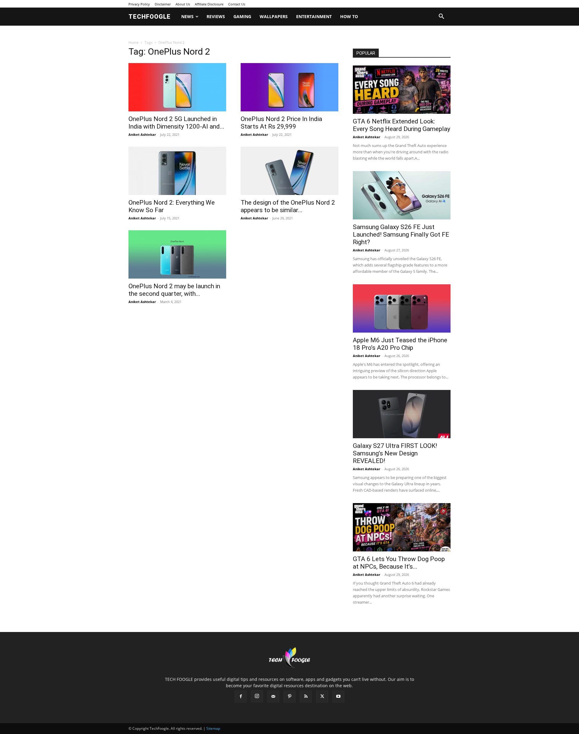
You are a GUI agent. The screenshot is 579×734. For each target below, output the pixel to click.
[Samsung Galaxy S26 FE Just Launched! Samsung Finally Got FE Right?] (402, 195)
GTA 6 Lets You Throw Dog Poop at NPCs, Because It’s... (399, 562)
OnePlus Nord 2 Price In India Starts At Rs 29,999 (281, 122)
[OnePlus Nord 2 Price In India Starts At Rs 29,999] (289, 87)
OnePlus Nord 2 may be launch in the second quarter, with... (174, 289)
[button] (441, 17)
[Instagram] (257, 696)
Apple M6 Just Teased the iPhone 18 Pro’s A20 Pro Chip (400, 344)
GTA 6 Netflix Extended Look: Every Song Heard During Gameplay (401, 125)
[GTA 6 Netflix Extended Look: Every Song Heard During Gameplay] (402, 89)
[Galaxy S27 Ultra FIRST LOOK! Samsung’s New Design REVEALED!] (402, 414)
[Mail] (273, 697)
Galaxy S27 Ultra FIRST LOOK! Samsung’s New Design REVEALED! (395, 453)
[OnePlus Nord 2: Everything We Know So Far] (177, 171)
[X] (322, 697)
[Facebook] (241, 697)
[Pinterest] (289, 697)
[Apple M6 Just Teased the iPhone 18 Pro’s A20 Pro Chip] (402, 308)
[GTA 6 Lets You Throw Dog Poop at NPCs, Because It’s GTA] (402, 527)
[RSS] (306, 697)
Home (133, 42)
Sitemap (213, 728)
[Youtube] (338, 697)
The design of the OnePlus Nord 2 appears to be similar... (288, 206)
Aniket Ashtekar (142, 134)
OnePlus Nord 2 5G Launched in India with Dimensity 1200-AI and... (176, 122)
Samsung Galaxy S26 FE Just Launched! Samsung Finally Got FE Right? (401, 234)
